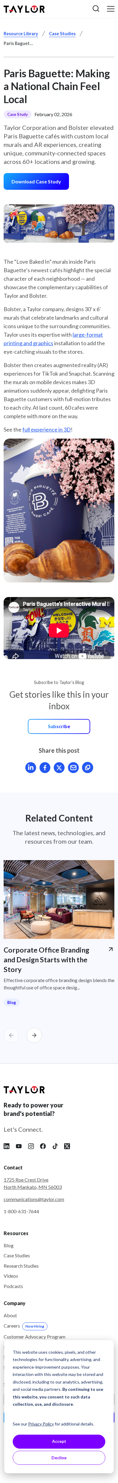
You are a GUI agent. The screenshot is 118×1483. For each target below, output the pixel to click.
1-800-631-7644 (21, 1211)
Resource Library (21, 33)
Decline (59, 1457)
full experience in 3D (46, 429)
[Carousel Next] (34, 1035)
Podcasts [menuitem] (13, 1286)
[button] (96, 9)
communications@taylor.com (34, 1199)
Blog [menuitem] (9, 1245)
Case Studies (62, 33)
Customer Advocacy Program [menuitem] (34, 1336)
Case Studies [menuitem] (17, 1255)
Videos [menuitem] (11, 1276)
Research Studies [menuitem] (21, 1266)
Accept (59, 1441)
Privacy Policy (41, 1423)
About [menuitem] (10, 1315)
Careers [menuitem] (24, 1325)
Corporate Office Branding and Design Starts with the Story (46, 960)
